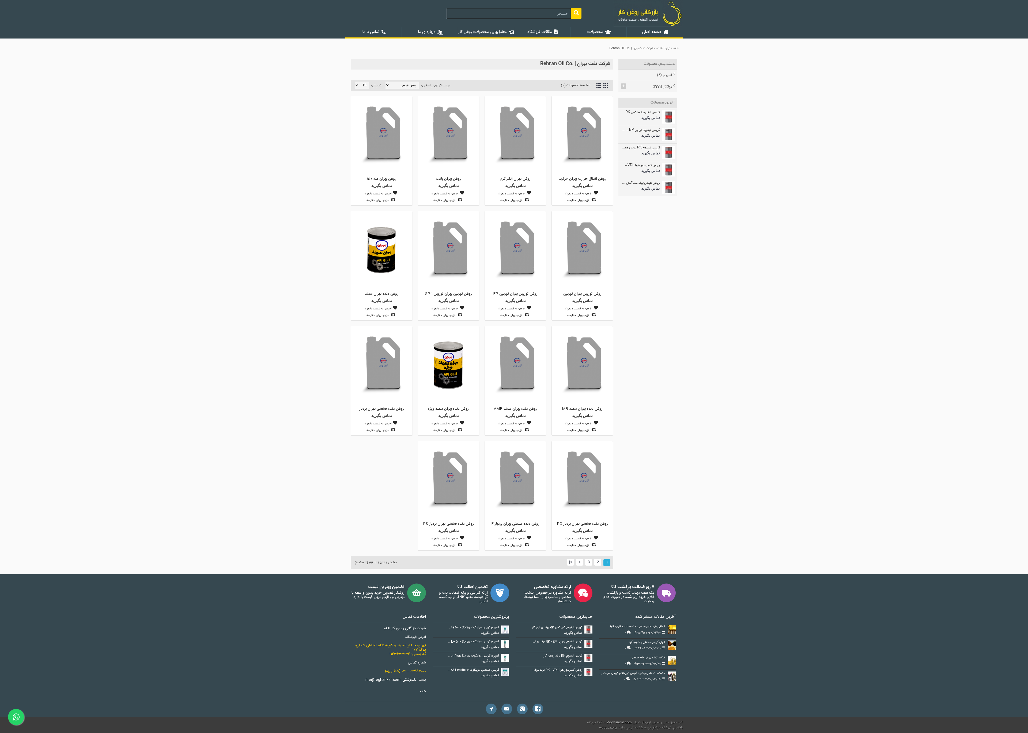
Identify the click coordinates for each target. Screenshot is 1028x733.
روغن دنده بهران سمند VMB (515, 409)
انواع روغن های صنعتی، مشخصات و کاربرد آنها (637, 627)
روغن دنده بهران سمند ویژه (448, 409)
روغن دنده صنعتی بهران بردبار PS (448, 524)
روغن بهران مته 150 (381, 179)
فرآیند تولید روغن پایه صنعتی (648, 658)
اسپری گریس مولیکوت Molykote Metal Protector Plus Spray (473, 656)
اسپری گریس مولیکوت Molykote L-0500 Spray (473, 641)
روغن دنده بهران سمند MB (582, 409)
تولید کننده (663, 48)
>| (570, 562)
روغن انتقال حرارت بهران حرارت (582, 179)
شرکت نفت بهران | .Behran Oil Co (631, 48)
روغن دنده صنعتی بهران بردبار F (515, 524)
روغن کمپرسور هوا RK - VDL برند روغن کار (640, 165)
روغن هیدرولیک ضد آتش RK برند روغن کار (640, 183)
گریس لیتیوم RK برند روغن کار (640, 147)
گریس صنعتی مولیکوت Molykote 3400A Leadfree (473, 670)
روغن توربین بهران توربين (582, 294)
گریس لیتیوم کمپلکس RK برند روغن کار (640, 112)
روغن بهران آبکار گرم (515, 179)
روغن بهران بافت (448, 179)
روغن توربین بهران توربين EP (515, 294)
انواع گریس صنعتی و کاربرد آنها (647, 642)
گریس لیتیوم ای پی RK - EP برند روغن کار (640, 130)
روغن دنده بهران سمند (381, 294)
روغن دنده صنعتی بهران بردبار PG (582, 524)
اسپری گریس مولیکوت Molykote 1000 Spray (473, 627)
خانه (676, 48)
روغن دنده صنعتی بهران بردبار (381, 409)
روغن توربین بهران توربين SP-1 (448, 294)
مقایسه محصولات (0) (575, 85)
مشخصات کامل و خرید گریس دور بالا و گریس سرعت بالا (632, 673)
